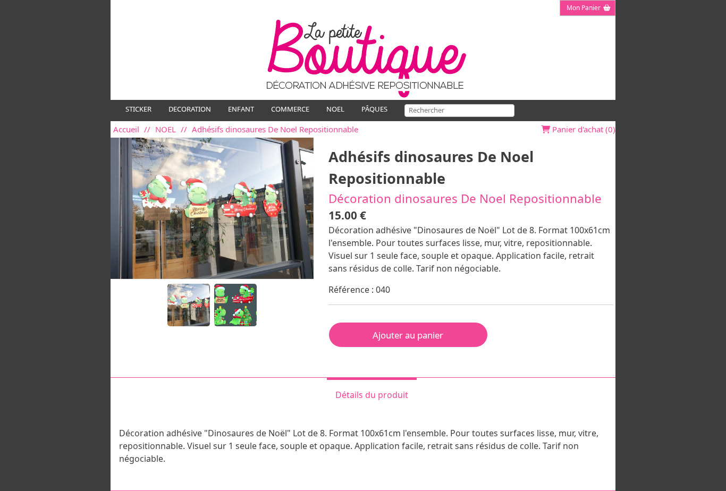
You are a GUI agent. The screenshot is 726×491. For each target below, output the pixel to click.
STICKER (138, 109)
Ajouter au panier (408, 335)
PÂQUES (374, 109)
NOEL (335, 109)
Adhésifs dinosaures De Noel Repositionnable (275, 129)
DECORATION (189, 109)
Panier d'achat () (582, 129)
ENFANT (241, 109)
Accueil (126, 129)
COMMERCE (290, 109)
